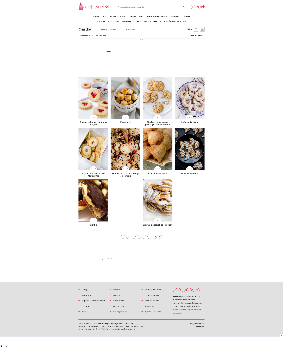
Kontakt (84, 312)
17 (149, 236)
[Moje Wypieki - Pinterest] (192, 290)
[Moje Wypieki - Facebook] (193, 7)
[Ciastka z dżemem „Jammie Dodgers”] (93, 98)
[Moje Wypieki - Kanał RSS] (197, 290)
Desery (133, 17)
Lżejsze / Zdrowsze (171, 21)
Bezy (104, 17)
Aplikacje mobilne (119, 306)
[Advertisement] (141, 45)
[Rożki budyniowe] (190, 98)
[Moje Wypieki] (93, 7)
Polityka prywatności (113, 329)
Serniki (187, 17)
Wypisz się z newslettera (153, 312)
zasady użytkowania (127, 329)
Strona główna (84, 35)
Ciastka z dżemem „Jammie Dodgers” (93, 123)
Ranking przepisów (120, 312)
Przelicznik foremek (152, 301)
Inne (184, 21)
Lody (141, 17)
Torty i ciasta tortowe (157, 17)
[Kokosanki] (125, 98)
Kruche (113, 17)
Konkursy (116, 295)
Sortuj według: (196, 35)
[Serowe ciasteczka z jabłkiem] (157, 200)
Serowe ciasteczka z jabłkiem (157, 224)
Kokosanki (125, 122)
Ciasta (96, 17)
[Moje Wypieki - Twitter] (186, 290)
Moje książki (86, 295)
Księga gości (149, 306)
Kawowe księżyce (189, 173)
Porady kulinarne (119, 301)
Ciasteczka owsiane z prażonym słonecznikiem (157, 123)
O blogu (84, 290)
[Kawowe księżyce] (190, 149)
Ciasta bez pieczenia (130, 21)
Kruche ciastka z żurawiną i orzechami (125, 174)
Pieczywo (114, 21)
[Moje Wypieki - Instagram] (198, 7)
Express (155, 21)
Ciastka (123, 17)
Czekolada (175, 17)
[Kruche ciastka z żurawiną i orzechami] (125, 149)
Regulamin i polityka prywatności (93, 301)
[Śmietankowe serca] (157, 149)
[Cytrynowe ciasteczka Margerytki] (93, 149)
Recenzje (116, 290)
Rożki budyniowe (189, 122)
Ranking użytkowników (153, 290)
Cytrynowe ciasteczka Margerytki (93, 174)
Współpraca (86, 306)
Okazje (146, 21)
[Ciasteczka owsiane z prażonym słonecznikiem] (157, 98)
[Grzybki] (93, 200)
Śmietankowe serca (157, 173)
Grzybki (93, 224)
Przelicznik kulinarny (152, 295)
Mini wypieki (102, 21)
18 (155, 236)
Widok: (189, 29)
